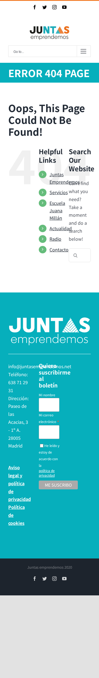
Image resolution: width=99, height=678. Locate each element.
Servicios (59, 192)
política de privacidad (47, 473)
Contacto (59, 249)
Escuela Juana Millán (57, 210)
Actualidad (61, 228)
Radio (55, 238)
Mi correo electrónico (49, 418)
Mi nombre (47, 394)
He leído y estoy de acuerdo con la (49, 460)
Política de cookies (16, 515)
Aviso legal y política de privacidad (19, 483)
